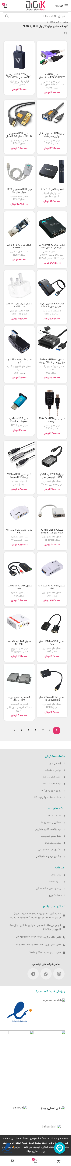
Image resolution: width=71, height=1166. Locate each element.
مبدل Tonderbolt (51, 540)
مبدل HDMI (51, 707)
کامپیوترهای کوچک (52, 193)
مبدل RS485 (57, 84)
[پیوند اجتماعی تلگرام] (33, 974)
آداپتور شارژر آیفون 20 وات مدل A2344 (19, 305)
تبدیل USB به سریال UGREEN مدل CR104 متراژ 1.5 (19, 136)
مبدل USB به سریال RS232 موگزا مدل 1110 (19, 191)
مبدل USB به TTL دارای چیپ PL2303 (19, 246)
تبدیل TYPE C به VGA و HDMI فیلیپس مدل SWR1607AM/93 (52, 477)
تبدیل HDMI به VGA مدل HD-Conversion (52, 699)
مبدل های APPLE (19, 425)
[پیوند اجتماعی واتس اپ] (46, 974)
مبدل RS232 (52, 87)
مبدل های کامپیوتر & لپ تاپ (52, 368)
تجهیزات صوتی (19, 481)
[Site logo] (35, 5)
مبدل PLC (45, 84)
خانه (65, 22)
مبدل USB (51, 372)
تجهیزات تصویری (19, 704)
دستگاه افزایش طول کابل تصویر (19, 709)
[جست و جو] (7, 16)
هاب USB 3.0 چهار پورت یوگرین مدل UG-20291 (52, 305)
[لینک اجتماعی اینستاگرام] (59, 974)
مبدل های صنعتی (52, 81)
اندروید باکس (52, 196)
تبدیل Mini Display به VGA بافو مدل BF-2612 (52, 531)
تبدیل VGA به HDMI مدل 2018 (52, 643)
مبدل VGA (52, 595)
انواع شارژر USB (19, 313)
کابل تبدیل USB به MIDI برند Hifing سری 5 (19, 476)
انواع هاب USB (51, 313)
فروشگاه (54, 22)
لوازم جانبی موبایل (19, 81)
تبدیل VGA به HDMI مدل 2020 (19, 587)
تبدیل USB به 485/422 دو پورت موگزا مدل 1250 (52, 246)
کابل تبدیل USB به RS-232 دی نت (52, 420)
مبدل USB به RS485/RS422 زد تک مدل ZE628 (52, 77)
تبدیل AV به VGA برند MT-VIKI (19, 531)
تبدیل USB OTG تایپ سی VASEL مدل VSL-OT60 (19, 76)
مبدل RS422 (59, 258)
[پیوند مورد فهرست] (35, 763)
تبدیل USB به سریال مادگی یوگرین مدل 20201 (52, 135)
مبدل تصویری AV (19, 540)
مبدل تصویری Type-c (51, 484)
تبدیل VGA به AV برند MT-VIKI (51, 587)
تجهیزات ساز (19, 484)
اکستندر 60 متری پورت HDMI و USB (19, 699)
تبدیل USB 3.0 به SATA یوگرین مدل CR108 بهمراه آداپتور (52, 362)
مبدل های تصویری (52, 481)
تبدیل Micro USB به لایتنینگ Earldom (19, 420)
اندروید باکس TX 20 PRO (52, 189)
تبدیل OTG (19, 84)
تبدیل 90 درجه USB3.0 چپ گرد (19, 361)
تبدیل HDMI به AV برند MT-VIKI (19, 643)
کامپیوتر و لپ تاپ (52, 310)
